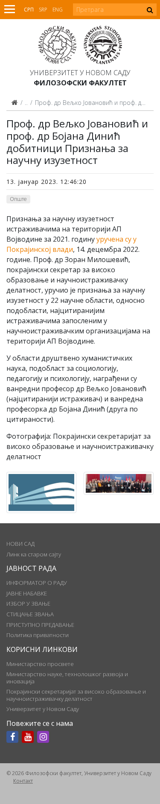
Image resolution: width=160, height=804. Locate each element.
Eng (57, 9)
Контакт (23, 780)
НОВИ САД (20, 543)
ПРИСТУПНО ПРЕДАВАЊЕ (40, 625)
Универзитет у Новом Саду (80, 72)
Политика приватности (37, 635)
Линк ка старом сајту (33, 554)
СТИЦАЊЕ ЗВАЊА (30, 614)
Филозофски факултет (80, 82)
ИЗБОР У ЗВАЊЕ (28, 603)
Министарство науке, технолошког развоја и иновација (67, 677)
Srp (43, 9)
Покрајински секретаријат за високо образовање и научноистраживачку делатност (76, 695)
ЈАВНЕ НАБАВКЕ (26, 593)
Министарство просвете (40, 664)
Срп (29, 9)
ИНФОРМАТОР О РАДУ (36, 583)
